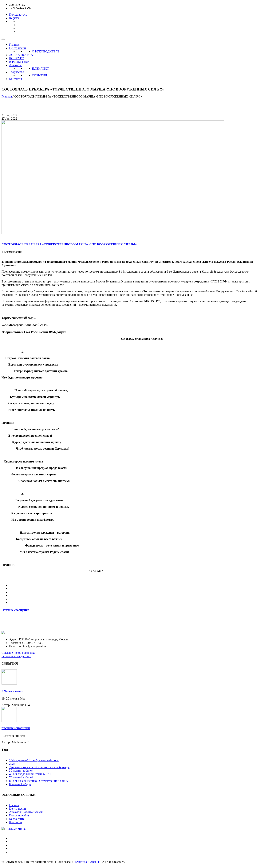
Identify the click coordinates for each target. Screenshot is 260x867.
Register (14, 18)
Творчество (16, 72)
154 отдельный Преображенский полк (34, 760)
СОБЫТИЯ (39, 75)
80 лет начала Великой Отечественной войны (39, 780)
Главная (14, 44)
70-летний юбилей (21, 777)
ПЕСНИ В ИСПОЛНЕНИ (16, 728)
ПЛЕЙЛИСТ (40, 68)
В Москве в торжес (12, 690)
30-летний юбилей (21, 770)
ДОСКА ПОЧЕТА (21, 54)
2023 (12, 763)
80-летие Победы (20, 784)
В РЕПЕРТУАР (19, 61)
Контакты (15, 78)
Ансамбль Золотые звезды (26, 812)
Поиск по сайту (19, 815)
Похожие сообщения (15, 610)
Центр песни (17, 48)
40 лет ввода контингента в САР (30, 774)
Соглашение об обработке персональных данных (19, 654)
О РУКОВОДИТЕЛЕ (46, 51)
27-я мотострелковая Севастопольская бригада (39, 767)
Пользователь (18, 14)
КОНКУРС (16, 58)
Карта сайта (17, 818)
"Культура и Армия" (87, 861)
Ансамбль (15, 65)
